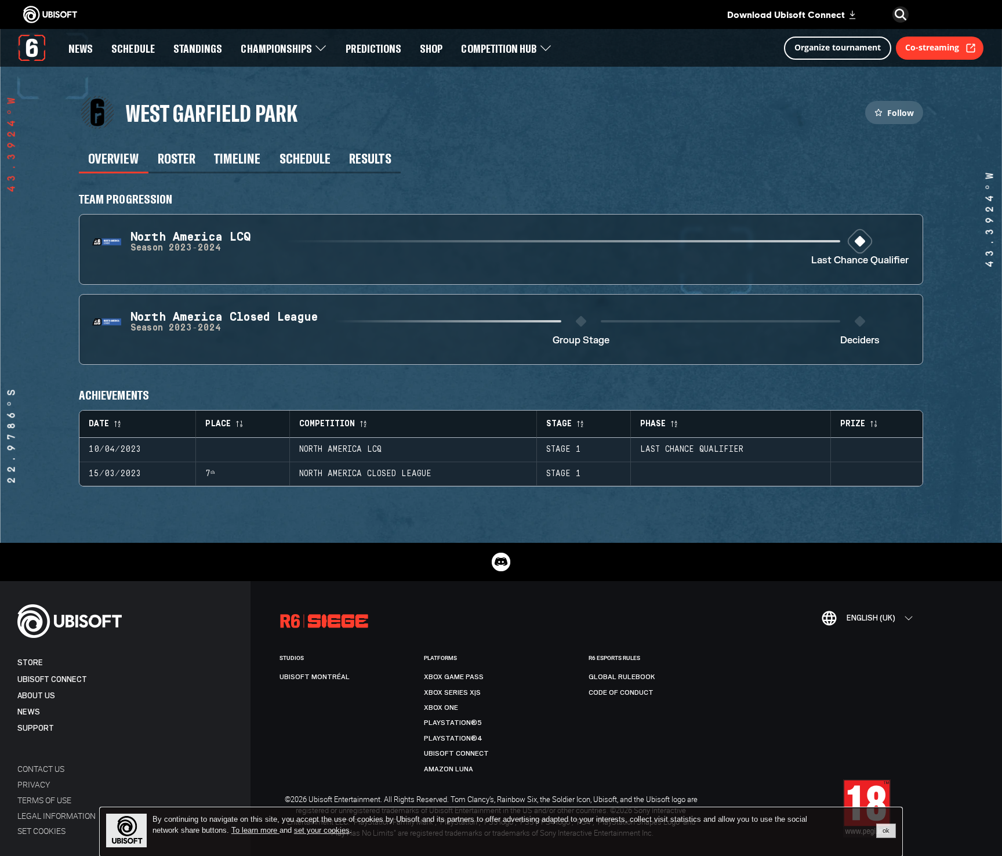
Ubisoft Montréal (314, 677)
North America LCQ (340, 449)
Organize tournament (837, 47)
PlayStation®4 (453, 738)
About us (36, 695)
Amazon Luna (448, 769)
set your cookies (322, 830)
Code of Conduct (621, 692)
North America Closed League (365, 473)
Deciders (860, 340)
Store (30, 662)
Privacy (33, 784)
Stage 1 (563, 449)
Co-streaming (932, 47)
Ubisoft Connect (52, 679)
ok (886, 830)
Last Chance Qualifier (860, 260)
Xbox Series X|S (452, 692)
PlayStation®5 (453, 723)
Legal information (56, 815)
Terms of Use (44, 800)
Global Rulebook (622, 677)
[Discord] (501, 562)
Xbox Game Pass (454, 677)
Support (35, 728)
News (28, 712)
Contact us (40, 768)
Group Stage (581, 340)
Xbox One (441, 707)
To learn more (255, 830)
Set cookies (41, 830)
